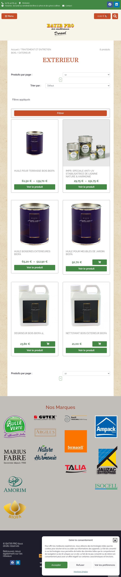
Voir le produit (35, 186)
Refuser (80, 565)
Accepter (56, 565)
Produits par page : (21, 74)
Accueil (15, 49)
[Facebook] (110, 4)
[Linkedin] (117, 4)
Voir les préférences (105, 565)
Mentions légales (81, 572)
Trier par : (35, 85)
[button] (115, 540)
